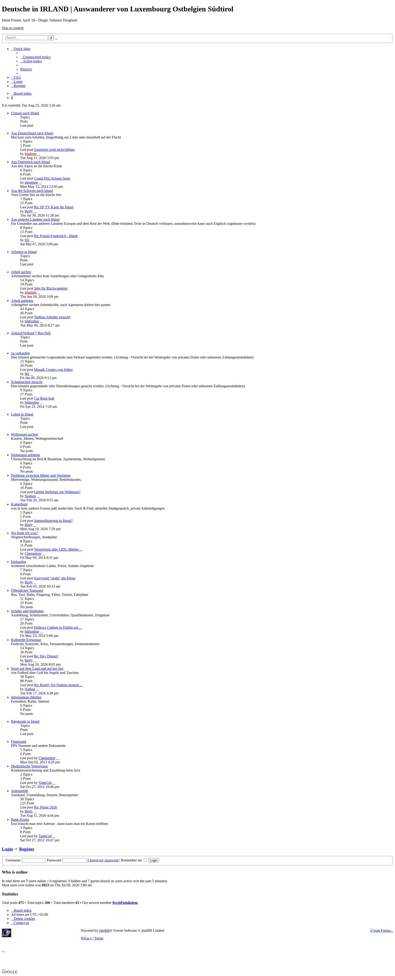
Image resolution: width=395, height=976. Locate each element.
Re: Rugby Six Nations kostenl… (58, 685)
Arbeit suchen (21, 272)
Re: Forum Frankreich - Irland (55, 236)
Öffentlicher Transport (27, 590)
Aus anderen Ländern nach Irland (35, 219)
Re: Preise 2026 (45, 807)
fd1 (27, 240)
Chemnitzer (33, 553)
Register (26, 849)
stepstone (31, 182)
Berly (29, 211)
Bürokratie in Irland (25, 721)
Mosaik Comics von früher (53, 370)
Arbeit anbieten (22, 301)
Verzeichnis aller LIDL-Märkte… (58, 549)
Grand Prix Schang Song (52, 178)
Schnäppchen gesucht (26, 382)
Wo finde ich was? (24, 533)
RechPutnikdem (125, 903)
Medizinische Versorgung (29, 766)
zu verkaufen (20, 353)
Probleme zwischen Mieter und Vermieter (41, 475)
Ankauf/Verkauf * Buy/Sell (31, 333)
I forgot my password (103, 860)
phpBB (104, 930)
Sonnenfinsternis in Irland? (53, 521)
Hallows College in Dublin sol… (58, 627)
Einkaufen (18, 562)
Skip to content (13, 28)
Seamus (30, 496)
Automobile (19, 791)
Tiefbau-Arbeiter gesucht (52, 317)
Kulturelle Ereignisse (26, 640)
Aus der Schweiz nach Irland (32, 191)
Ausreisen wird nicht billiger (54, 150)
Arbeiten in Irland (24, 252)
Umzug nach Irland (25, 113)
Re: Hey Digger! (46, 656)
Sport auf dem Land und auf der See (37, 668)
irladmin (31, 154)
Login (7, 849)
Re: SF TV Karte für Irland (53, 207)
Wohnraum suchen (24, 434)
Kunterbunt (19, 504)
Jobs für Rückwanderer (51, 288)
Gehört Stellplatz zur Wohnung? (57, 492)
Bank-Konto (20, 820)
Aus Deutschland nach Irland (32, 133)
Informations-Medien (26, 697)
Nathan (30, 689)
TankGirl (45, 783)
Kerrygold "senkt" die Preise (54, 578)
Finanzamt (18, 741)
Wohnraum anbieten (25, 455)
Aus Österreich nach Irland (30, 162)
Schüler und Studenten (27, 611)
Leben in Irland (22, 414)
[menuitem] (35, 57)
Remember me (132, 860)
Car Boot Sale (44, 398)
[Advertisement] (46, 935)
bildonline (32, 321)
